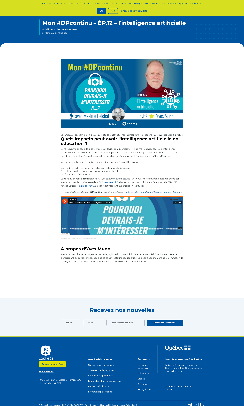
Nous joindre (144, 389)
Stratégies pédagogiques (101, 370)
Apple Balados (131, 192)
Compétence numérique (101, 365)
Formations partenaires (100, 392)
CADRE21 (64, 238)
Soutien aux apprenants (100, 376)
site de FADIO (87, 186)
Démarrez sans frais (52, 364)
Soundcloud (146, 192)
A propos (142, 384)
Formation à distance (98, 386)
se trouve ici (110, 182)
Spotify (177, 192)
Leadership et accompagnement (104, 381)
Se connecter (46, 371)
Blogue (141, 379)
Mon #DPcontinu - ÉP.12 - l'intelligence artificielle (82, 238)
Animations (143, 373)
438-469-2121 (54, 383)
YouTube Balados (162, 192)
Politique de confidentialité (133, 11)
